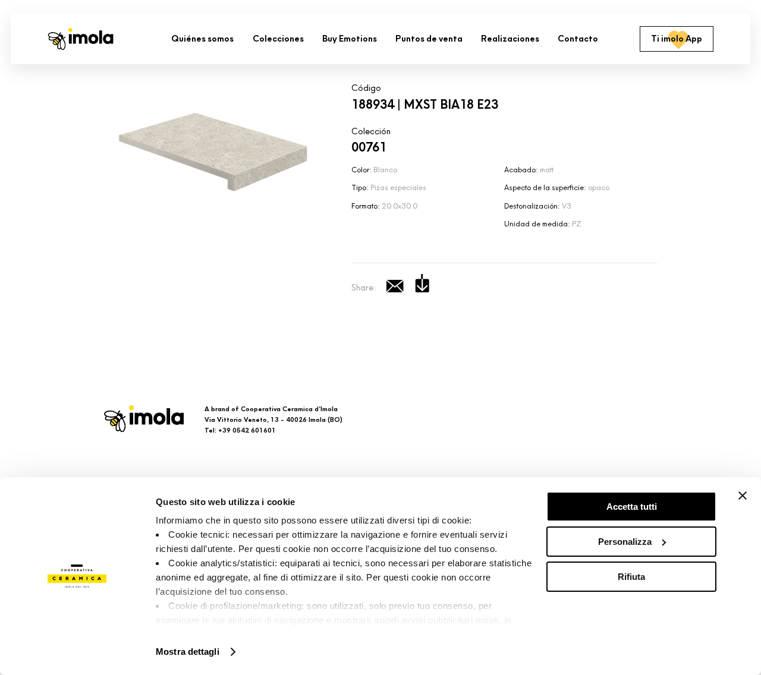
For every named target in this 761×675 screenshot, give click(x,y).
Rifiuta (631, 577)
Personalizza (625, 542)
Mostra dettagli (187, 651)
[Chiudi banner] (742, 495)
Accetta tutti (631, 506)
